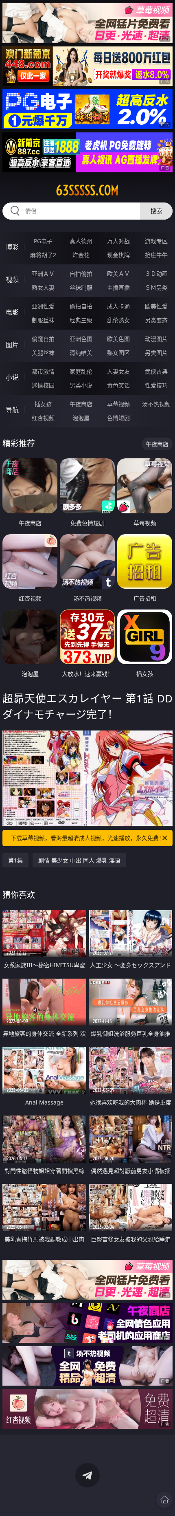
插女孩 (43, 404)
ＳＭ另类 (156, 287)
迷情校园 (43, 385)
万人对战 (118, 241)
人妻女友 (118, 371)
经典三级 (81, 320)
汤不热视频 (156, 404)
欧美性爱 (156, 306)
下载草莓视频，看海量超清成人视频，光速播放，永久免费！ (87, 838)
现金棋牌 (118, 255)
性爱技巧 (156, 385)
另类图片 (156, 352)
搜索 (156, 211)
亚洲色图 (81, 339)
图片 (12, 344)
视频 (12, 279)
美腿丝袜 (43, 352)
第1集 (15, 860)
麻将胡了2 (43, 255)
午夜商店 (81, 404)
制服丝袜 (43, 320)
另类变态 (156, 320)
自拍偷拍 (81, 273)
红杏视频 (43, 418)
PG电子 (43, 241)
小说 (12, 377)
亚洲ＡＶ (43, 273)
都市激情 (43, 371)
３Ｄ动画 (156, 273)
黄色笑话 (118, 385)
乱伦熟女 (118, 320)
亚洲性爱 (43, 306)
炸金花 (81, 255)
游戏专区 (156, 241)
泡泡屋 (81, 418)
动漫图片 (156, 339)
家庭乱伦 (81, 371)
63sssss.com (87, 190)
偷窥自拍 (43, 339)
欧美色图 (118, 339)
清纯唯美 (81, 352)
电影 (12, 312)
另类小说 (81, 385)
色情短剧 (118, 418)
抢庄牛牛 (156, 255)
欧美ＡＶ (118, 273)
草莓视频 (118, 404)
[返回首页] (164, 1500)
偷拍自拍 (81, 306)
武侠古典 (156, 371)
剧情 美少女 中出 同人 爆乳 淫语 (79, 860)
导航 (12, 409)
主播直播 (118, 287)
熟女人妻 (43, 287)
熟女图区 (118, 352)
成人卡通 (118, 306)
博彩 (12, 246)
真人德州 (81, 241)
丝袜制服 (81, 287)
